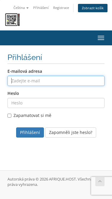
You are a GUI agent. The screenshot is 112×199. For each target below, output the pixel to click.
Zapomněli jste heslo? (70, 132)
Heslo (13, 93)
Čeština (19, 7)
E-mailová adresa (24, 71)
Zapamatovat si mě (32, 115)
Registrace (61, 7)
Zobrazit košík (93, 8)
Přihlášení (41, 7)
